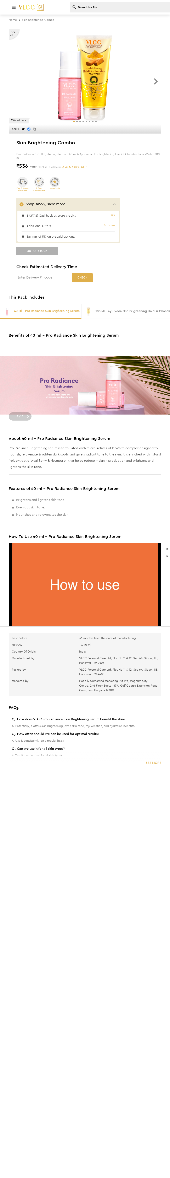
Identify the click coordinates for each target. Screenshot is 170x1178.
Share (15, 129)
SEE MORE (153, 762)
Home (13, 19)
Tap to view (109, 225)
